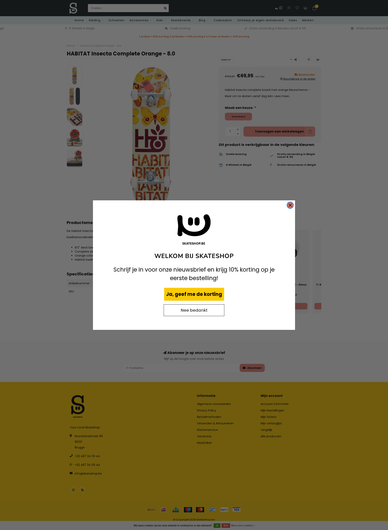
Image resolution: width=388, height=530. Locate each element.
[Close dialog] (290, 205)
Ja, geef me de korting (194, 294)
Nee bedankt (194, 310)
